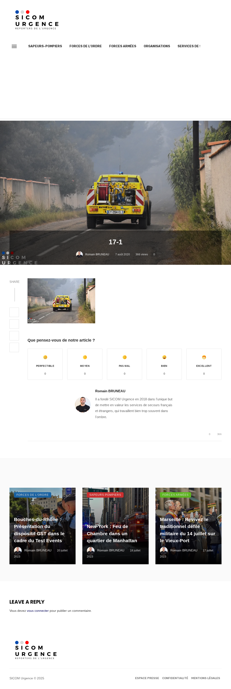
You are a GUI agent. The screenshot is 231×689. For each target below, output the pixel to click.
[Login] (210, 46)
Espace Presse (147, 678)
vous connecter (38, 610)
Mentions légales (205, 678)
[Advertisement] (115, 86)
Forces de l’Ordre (85, 46)
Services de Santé (194, 46)
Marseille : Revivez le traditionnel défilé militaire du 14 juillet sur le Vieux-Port (187, 530)
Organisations (157, 46)
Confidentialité (175, 678)
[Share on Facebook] (14, 312)
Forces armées (122, 46)
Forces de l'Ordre (32, 494)
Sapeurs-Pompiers (45, 46)
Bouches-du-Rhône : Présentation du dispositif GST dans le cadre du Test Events (39, 530)
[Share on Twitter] (14, 324)
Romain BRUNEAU (97, 254)
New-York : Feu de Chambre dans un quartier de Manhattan (112, 533)
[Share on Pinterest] (14, 335)
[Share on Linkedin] (14, 347)
